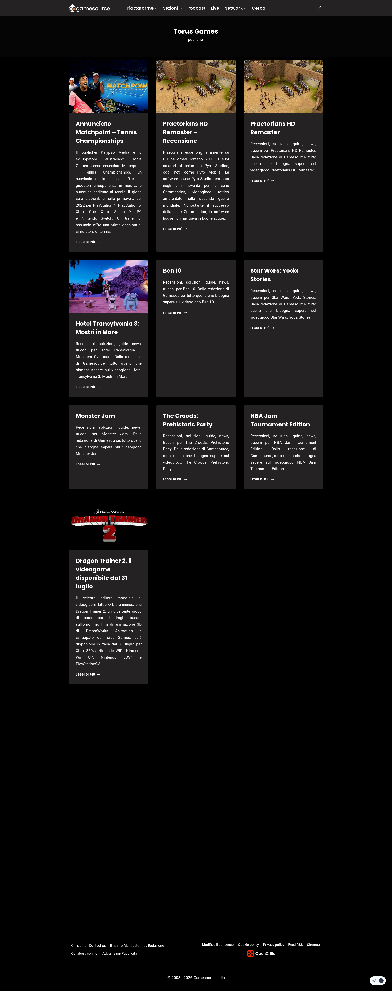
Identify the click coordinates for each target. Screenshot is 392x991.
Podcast (196, 8)
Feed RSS (295, 945)
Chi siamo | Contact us (88, 945)
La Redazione (154, 945)
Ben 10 (172, 271)
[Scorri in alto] (378, 973)
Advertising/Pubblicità (119, 953)
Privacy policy (273, 945)
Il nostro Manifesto (124, 945)
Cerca (258, 8)
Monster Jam (95, 416)
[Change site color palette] (378, 980)
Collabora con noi (84, 953)
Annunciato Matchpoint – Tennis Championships (106, 132)
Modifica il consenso (218, 945)
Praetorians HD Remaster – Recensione (185, 132)
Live (215, 8)
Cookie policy (248, 945)
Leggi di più (88, 242)
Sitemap (313, 945)
